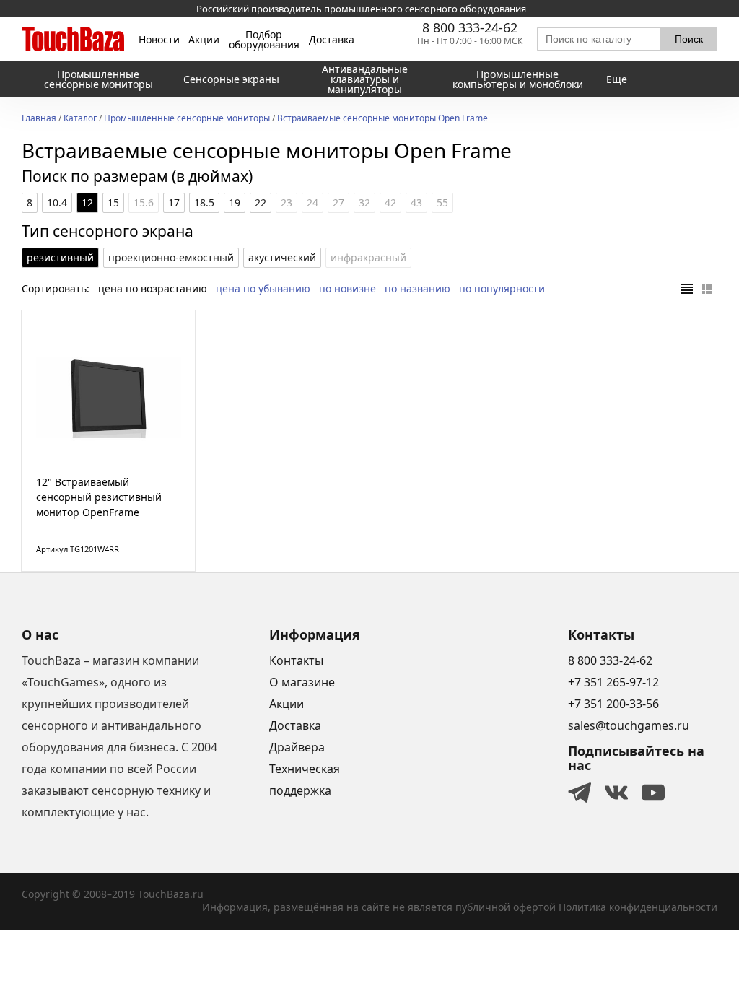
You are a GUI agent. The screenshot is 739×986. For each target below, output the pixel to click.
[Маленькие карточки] (707, 289)
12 (87, 202)
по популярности (502, 288)
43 (416, 202)
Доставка (331, 40)
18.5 (204, 202)
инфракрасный (368, 257)
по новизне (347, 288)
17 (174, 202)
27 (338, 202)
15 (113, 202)
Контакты (296, 660)
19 (234, 202)
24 (312, 202)
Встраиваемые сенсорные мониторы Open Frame (382, 119)
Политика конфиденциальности (638, 907)
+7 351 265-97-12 (613, 682)
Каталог (80, 119)
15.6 (144, 202)
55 (442, 202)
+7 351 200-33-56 (613, 704)
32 (364, 202)
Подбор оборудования (264, 40)
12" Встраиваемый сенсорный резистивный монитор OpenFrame (99, 497)
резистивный (60, 257)
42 (390, 202)
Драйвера (297, 747)
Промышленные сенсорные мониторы (187, 119)
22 (260, 202)
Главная (39, 119)
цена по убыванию (263, 288)
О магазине (302, 682)
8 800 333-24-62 (469, 27)
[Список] (687, 289)
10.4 (57, 202)
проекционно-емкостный (171, 257)
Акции (203, 40)
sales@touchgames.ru (628, 725)
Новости (159, 40)
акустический (282, 257)
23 (286, 202)
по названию (417, 288)
